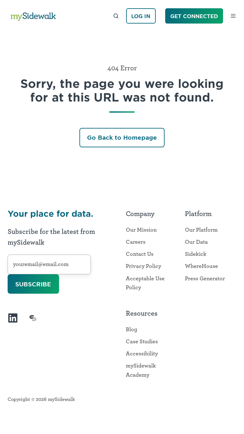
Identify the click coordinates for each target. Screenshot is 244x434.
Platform (198, 213)
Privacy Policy (143, 266)
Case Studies (142, 342)
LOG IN (140, 16)
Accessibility (142, 354)
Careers (136, 242)
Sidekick (196, 254)
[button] (116, 16)
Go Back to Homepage (122, 137)
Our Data (196, 242)
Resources (142, 313)
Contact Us (139, 254)
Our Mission (141, 230)
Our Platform (201, 230)
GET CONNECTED (194, 16)
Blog (131, 329)
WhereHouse (201, 266)
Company (140, 213)
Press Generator (205, 279)
